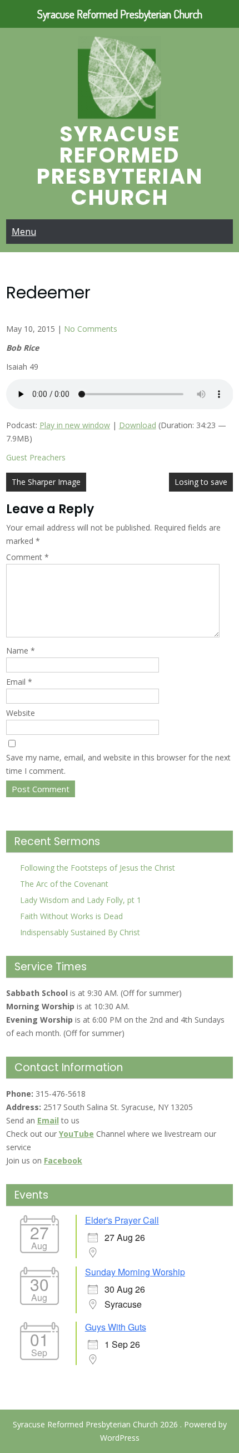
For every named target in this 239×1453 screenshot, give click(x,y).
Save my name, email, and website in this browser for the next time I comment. (118, 764)
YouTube (76, 1133)
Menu (24, 231)
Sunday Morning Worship (135, 1271)
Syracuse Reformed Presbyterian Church (120, 165)
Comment (27, 557)
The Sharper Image (46, 482)
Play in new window (74, 425)
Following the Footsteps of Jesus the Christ (97, 867)
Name (20, 650)
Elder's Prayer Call (122, 1220)
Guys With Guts (115, 1327)
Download (137, 425)
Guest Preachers (36, 457)
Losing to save (201, 482)
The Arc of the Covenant (64, 883)
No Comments (90, 328)
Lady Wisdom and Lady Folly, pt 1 (80, 900)
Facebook (63, 1160)
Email (19, 681)
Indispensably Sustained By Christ (80, 932)
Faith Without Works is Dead (71, 916)
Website (20, 713)
